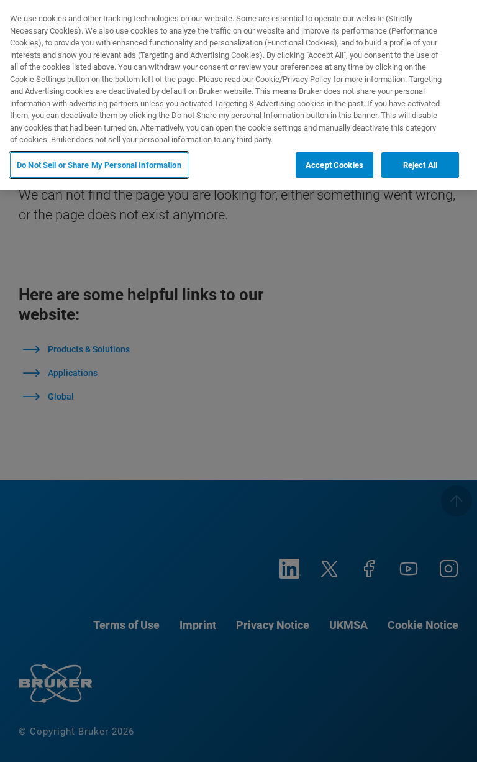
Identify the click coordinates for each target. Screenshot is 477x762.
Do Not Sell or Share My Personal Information (99, 165)
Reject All (420, 165)
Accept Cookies (334, 165)
